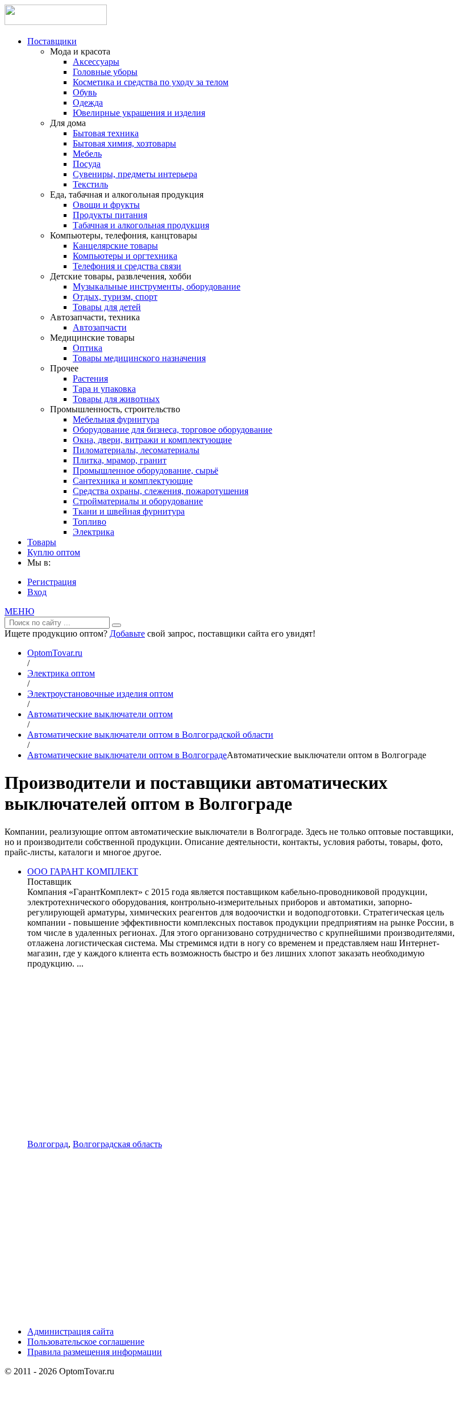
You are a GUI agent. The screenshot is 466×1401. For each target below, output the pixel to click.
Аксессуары (96, 61)
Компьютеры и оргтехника (125, 256)
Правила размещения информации (94, 1352)
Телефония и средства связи (127, 266)
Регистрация (51, 582)
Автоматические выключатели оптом (100, 714)
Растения (90, 378)
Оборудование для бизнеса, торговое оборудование (172, 429)
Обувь (85, 92)
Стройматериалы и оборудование (138, 501)
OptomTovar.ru (54, 653)
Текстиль (90, 184)
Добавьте (127, 633)
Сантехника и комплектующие (133, 481)
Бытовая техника (106, 133)
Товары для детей (107, 307)
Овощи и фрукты (106, 205)
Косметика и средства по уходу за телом (150, 82)
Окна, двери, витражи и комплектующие (152, 440)
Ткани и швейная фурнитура (129, 511)
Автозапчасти (100, 327)
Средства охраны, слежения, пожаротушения (160, 491)
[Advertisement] (244, 1054)
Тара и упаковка (104, 389)
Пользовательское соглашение (85, 1341)
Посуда (87, 164)
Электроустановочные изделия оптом (100, 694)
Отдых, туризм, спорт (115, 297)
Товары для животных (116, 399)
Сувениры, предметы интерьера (135, 174)
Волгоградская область (117, 1144)
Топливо (89, 521)
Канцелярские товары (115, 245)
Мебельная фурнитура (116, 419)
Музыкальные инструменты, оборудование (156, 286)
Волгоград (47, 1144)
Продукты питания (110, 215)
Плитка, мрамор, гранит (120, 460)
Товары (41, 542)
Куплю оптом (53, 552)
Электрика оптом (61, 673)
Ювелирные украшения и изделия (139, 113)
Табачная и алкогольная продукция (141, 225)
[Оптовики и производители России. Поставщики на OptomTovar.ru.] (56, 22)
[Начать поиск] (116, 625)
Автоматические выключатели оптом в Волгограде (127, 755)
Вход (37, 592)
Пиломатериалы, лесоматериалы (136, 450)
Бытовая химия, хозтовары (124, 143)
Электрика (93, 532)
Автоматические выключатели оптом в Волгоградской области (150, 734)
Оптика (87, 348)
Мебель (87, 153)
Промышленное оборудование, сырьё (145, 470)
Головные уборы (105, 72)
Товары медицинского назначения (139, 358)
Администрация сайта (70, 1331)
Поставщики (52, 41)
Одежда (88, 102)
